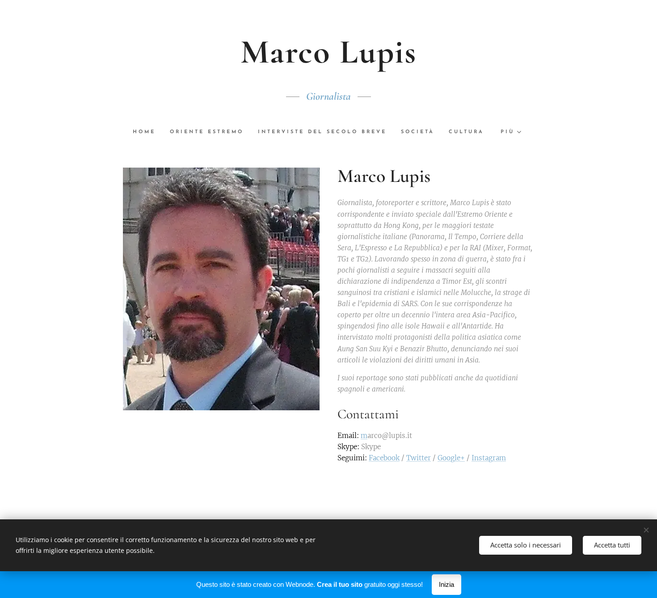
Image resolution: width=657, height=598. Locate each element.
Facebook (384, 458)
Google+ (451, 458)
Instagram (489, 458)
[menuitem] (148, 132)
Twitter (418, 458)
